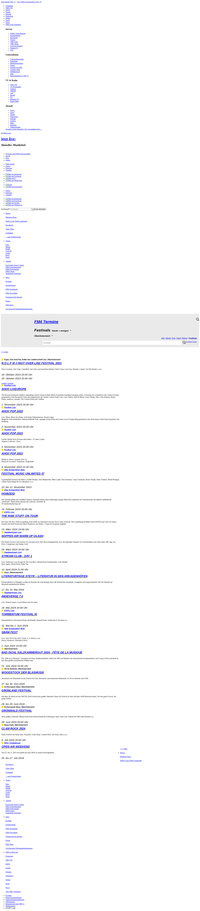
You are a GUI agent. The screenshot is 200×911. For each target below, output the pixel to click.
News (8, 22)
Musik (8, 247)
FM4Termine (46, 322)
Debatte (8, 14)
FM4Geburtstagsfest (13, 267)
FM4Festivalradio (12, 269)
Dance (8, 166)
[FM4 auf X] (11, 178)
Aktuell (8, 261)
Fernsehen (9, 6)
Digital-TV (14, 48)
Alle (163, 338)
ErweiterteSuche (191, 342)
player (8, 156)
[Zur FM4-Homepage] (6, 133)
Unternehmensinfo (17, 59)
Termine (9, 170)
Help (12, 123)
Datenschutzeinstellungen (15, 900)
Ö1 (11, 97)
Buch (7, 255)
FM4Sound (10, 164)
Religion (13, 125)
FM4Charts (10, 271)
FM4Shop (9, 305)
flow (7, 158)
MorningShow (11, 217)
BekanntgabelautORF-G (15, 904)
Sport (7, 20)
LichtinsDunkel (16, 46)
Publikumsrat (15, 72)
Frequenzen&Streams (14, 297)
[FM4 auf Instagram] (13, 174)
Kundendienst (15, 36)
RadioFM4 (14, 101)
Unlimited (9, 233)
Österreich (9, 16)
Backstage (14, 38)
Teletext (13, 89)
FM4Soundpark (12, 289)
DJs (173, 338)
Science (13, 121)
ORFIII (13, 91)
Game (8, 253)
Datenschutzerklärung (14, 898)
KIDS (8, 10)
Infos (7, 277)
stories (8, 160)
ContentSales (15, 70)
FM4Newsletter (11, 293)
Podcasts (9, 168)
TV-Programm (15, 87)
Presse (12, 65)
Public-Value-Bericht (17, 33)
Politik (8, 249)
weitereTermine (7, 383)
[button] (18, 154)
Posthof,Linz (10, 385)
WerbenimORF (16, 68)
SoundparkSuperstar (13, 274)
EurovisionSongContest (15, 265)
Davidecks (9, 225)
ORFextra (14, 42)
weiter (6, 352)
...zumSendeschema (13, 237)
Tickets (12, 40)
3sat (11, 93)
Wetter (8, 18)
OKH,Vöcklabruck (12, 743)
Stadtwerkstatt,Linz (13, 532)
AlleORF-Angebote (13, 892)
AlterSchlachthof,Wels (14, 470)
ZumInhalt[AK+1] (8, 2)
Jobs (11, 74)
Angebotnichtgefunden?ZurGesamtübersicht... (24, 129)
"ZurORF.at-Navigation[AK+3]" (29, 2)
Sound (8, 12)
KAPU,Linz (9, 512)
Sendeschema (11, 285)
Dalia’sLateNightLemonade (16, 221)
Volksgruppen (15, 127)
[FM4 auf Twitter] (12, 203)
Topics (8, 241)
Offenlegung (10, 902)
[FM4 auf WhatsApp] (14, 180)
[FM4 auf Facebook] (13, 176)
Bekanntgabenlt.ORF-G (19, 76)
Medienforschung (16, 63)
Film (7, 245)
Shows (8, 213)
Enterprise (14, 61)
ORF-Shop (14, 44)
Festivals (193, 338)
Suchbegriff (5, 209)
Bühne (185, 338)
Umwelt (8, 251)
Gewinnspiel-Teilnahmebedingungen (19, 309)
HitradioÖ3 (14, 99)
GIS (11, 50)
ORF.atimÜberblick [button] (13, 25)
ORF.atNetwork (12, 852)
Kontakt (8, 281)
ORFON (9, 8)
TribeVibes (10, 229)
